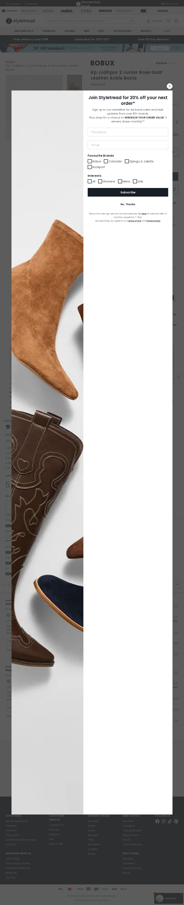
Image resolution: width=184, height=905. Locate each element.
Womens (109, 181)
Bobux (96, 161)
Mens (126, 181)
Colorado (115, 161)
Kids (140, 181)
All (93, 181)
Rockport (98, 167)
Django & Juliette (142, 161)
